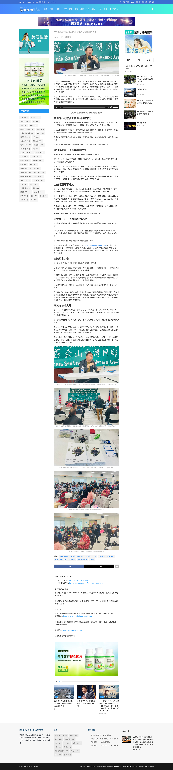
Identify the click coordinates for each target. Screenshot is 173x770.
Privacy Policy (117, 766)
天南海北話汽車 (27, 133)
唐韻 (40, 129)
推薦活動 (69, 739)
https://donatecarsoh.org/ (73, 630)
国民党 (88, 556)
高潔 (24, 200)
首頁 (45, 9)
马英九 (92, 560)
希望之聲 (37, 141)
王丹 (56, 560)
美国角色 (63, 560)
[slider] (115, 107)
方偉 (24, 156)
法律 (87, 9)
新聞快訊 (25, 153)
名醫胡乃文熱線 (27, 129)
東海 (33, 164)
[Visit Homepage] (30, 9)
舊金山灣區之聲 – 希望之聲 (31, 766)
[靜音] (111, 107)
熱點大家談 (39, 172)
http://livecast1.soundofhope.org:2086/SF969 (86, 583)
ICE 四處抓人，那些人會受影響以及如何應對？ (145, 78)
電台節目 (113, 9)
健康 (82, 9)
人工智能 (35, 117)
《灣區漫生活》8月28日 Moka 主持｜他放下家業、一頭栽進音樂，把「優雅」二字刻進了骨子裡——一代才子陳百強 (109, 706)
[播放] (56, 107)
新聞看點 (38, 153)
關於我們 (152, 2)
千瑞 (33, 125)
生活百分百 (38, 180)
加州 (23, 125)
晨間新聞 (38, 160)
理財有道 (38, 176)
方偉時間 (36, 156)
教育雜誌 (25, 149)
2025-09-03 (137, 750)
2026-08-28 (103, 713)
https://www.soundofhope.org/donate (77, 616)
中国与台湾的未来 (77, 556)
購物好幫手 (25, 192)
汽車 (65, 9)
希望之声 (25, 141)
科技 (93, 9)
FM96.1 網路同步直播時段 (138, 2)
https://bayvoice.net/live (78, 580)
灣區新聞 (25, 172)
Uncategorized (61, 735)
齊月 (34, 200)
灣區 (36, 168)
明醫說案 (25, 160)
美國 (23, 184)
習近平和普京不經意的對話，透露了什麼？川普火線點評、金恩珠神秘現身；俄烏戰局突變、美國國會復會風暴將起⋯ (143, 742)
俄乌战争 (25, 121)
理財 (58, 9)
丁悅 (24, 117)
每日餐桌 (25, 168)
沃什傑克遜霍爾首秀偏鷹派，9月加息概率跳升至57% (86, 703)
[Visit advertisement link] (86, 23)
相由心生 (142, 123)
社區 (105, 9)
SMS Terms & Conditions (130, 766)
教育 (76, 9)
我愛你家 (39, 145)
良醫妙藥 (25, 188)
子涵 (94, 556)
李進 (23, 164)
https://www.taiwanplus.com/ (95, 245)
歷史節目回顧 (124, 2)
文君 (36, 149)
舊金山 (34, 184)
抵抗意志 (102, 556)
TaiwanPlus (64, 556)
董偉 (36, 188)
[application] (86, 107)
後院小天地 (25, 145)
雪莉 (34, 196)
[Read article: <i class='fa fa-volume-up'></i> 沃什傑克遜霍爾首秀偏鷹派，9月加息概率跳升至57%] (86, 692)
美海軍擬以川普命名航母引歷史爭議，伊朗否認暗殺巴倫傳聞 (63, 703)
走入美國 (39, 192)
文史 (100, 9)
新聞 (51, 9)
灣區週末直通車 (61, 751)
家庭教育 (25, 137)
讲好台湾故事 (82, 560)
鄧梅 (24, 196)
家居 (70, 9)
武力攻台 (110, 556)
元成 (36, 121)
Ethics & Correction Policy (146, 766)
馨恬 (43, 196)
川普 (36, 137)
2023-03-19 (57, 37)
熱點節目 (25, 176)
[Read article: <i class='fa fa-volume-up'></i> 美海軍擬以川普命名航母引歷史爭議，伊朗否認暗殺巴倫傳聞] (64, 692)
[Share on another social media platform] (117, 566)
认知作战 (72, 560)
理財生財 (25, 180)
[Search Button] (153, 9)
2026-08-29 (58, 709)
